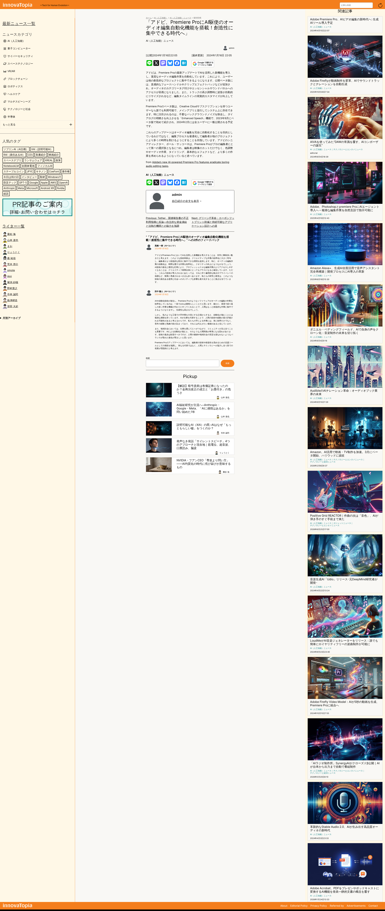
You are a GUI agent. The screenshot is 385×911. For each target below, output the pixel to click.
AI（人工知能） (161, 18)
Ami (9, 276)
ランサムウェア (33, 160)
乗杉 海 (11, 234)
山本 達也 (12, 240)
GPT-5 (23, 182)
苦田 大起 (12, 306)
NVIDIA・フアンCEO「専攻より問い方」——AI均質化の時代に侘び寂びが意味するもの (204, 464)
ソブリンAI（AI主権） (15, 149)
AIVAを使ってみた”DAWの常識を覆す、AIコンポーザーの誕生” (344, 143)
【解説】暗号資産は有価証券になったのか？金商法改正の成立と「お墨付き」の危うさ (204, 389)
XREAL (49, 160)
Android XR (47, 188)
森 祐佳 (11, 258)
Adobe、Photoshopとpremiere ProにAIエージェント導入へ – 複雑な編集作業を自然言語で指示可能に (344, 208)
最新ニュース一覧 (18, 23)
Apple (44, 182)
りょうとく (13, 252)
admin (231, 48)
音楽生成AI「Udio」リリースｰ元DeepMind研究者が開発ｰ (343, 581)
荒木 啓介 (12, 264)
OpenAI (63, 182)
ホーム (149, 18)
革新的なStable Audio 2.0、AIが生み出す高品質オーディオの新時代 (344, 828)
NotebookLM (11, 165)
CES (30, 154)
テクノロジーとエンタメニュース (348, 149)
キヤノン (41, 171)
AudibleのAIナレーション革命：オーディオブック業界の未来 (343, 392)
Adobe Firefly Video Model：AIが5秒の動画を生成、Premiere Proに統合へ (344, 703)
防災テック (9, 182)
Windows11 (54, 177)
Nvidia (60, 188)
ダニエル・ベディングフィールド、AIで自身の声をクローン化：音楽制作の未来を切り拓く (344, 331)
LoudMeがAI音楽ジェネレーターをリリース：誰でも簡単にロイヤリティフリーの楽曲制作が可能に (344, 642)
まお (9, 246)
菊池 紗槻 (12, 282)
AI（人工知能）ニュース (180, 18)
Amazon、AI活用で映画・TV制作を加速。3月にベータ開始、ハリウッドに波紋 (344, 453)
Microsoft (32, 188)
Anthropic (9, 188)
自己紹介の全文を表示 (185, 201)
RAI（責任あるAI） (14, 154)
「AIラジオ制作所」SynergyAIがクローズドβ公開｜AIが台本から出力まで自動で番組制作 (345, 764)
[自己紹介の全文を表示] (201, 201)
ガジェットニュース (342, 523)
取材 (42, 177)
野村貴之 (12, 288)
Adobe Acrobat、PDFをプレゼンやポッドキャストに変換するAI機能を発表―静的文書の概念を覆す (344, 889)
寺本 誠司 (12, 294)
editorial (313, 153)
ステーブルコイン (13, 171)
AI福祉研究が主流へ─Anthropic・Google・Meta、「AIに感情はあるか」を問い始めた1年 (203, 408)
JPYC (30, 171)
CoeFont (54, 171)
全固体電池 (28, 165)
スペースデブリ (12, 160)
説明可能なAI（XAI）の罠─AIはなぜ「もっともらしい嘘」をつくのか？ (204, 426)
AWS (53, 182)
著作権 (66, 171)
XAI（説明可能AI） (42, 149)
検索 (148, 358)
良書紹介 (41, 154)
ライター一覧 (13, 226)
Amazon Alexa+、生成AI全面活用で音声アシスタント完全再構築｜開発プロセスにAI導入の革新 (345, 269)
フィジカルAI (44, 165)
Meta (21, 188)
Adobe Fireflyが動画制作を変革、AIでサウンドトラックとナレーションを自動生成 (345, 82)
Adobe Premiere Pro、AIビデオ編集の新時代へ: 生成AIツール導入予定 (344, 21)
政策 (58, 160)
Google (34, 182)
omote (11, 270)
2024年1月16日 (161, 248)
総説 (6, 193)
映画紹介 (54, 154)
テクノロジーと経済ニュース (323, 462)
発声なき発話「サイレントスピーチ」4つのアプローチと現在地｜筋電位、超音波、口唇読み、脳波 (204, 444)
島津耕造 (12, 300)
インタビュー (29, 177)
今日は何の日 (11, 177)
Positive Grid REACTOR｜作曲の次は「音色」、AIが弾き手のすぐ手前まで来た (344, 517)
